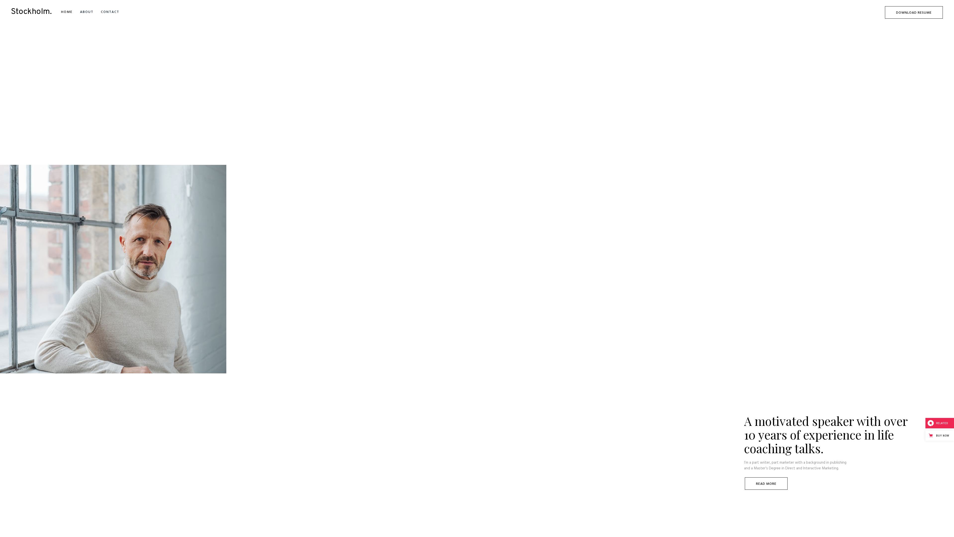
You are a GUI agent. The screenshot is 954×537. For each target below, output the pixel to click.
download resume (914, 13)
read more (766, 484)
